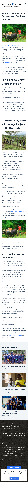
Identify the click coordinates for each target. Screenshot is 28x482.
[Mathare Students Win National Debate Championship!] (14, 357)
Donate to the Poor (19, 435)
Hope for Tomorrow (19, 433)
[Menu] (25, 4)
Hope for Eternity (8, 435)
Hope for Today (7, 433)
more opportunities (16, 211)
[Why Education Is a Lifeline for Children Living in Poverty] (14, 403)
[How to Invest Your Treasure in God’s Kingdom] (14, 380)
